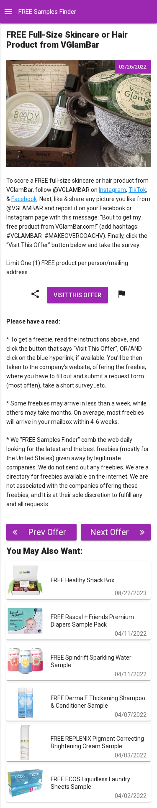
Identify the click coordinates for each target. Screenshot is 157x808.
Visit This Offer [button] (77, 294)
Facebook (24, 199)
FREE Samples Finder (47, 11)
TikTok (137, 189)
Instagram (112, 189)
